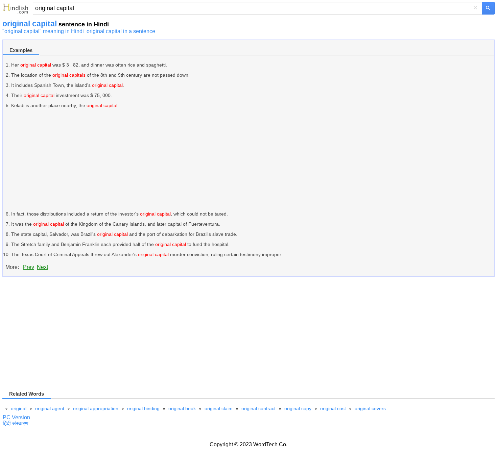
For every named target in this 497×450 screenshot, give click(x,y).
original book (182, 408)
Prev (28, 267)
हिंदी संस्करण (15, 423)
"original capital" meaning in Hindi (43, 31)
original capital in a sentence (121, 31)
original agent (49, 408)
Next (42, 267)
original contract (258, 408)
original (18, 408)
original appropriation (95, 408)
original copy (297, 408)
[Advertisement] (214, 159)
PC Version (16, 417)
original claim (219, 408)
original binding (143, 408)
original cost (333, 408)
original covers (370, 408)
